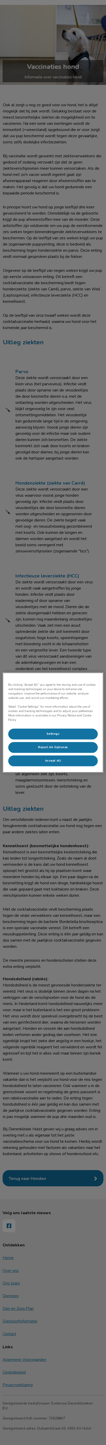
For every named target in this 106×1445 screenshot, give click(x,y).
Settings (53, 734)
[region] (53, 722)
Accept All (53, 760)
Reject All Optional (53, 747)
